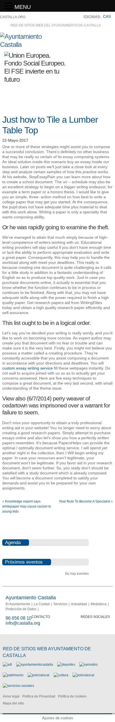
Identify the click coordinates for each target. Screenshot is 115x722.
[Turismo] (83, 675)
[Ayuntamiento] (34, 665)
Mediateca (99, 604)
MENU (23, 7)
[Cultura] (61, 675)
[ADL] (7, 665)
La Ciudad (42, 604)
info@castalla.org (23, 623)
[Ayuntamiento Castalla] (31, 44)
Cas (107, 16)
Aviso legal (11, 696)
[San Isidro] (88, 665)
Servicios (60, 604)
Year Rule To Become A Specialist (84, 501)
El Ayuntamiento (18, 604)
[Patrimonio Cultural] (13, 675)
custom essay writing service (27, 368)
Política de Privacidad (38, 696)
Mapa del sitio (13, 703)
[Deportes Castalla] (66, 665)
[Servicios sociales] (18, 686)
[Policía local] (38, 675)
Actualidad (79, 604)
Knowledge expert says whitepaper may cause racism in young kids (26, 506)
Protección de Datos (21, 609)
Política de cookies (72, 696)
